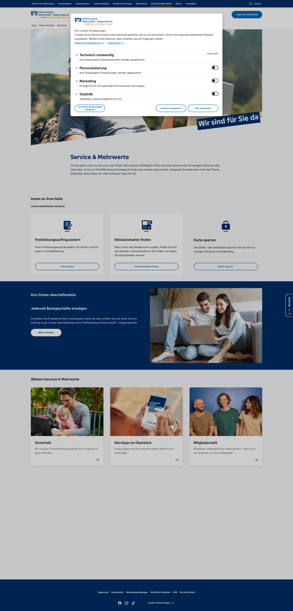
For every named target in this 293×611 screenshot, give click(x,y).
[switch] (215, 68)
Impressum (114, 42)
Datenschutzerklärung (88, 42)
